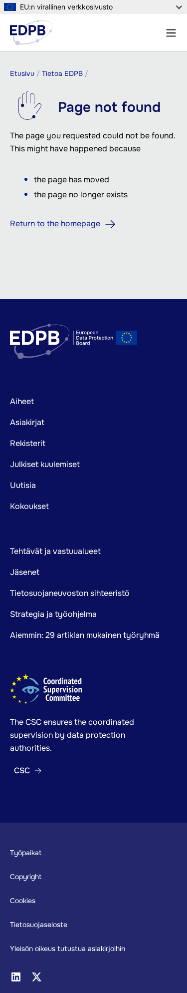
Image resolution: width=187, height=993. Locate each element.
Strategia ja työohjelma (53, 614)
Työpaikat (25, 852)
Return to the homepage (55, 223)
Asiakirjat (27, 422)
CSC (22, 771)
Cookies (22, 900)
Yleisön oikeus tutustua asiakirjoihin (67, 948)
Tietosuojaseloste (38, 924)
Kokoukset (29, 506)
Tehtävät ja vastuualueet (55, 551)
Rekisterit (27, 443)
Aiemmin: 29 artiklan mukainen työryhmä (85, 635)
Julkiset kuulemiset (45, 464)
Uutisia (23, 485)
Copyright (25, 876)
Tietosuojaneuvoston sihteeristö (70, 593)
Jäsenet (24, 572)
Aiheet (22, 401)
